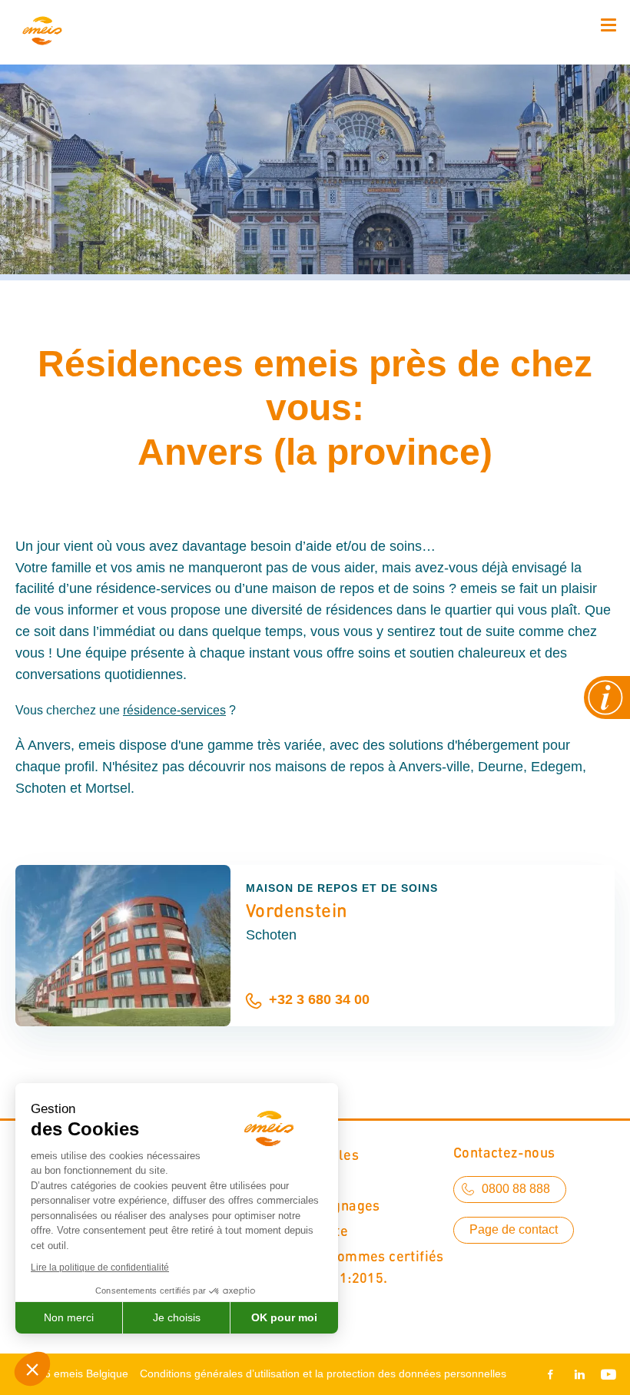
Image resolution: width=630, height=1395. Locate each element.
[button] (32, 1368)
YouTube (605, 1374)
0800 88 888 (516, 1188)
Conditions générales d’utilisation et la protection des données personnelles (323, 1373)
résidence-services (174, 710)
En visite (320, 1230)
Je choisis (177, 1317)
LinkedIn (579, 1374)
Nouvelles (326, 1154)
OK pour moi (284, 1317)
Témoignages (336, 1204)
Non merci (69, 1317)
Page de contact (513, 1229)
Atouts (313, 1179)
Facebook (553, 1374)
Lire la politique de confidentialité (100, 1267)
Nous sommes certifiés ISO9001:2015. (368, 1266)
